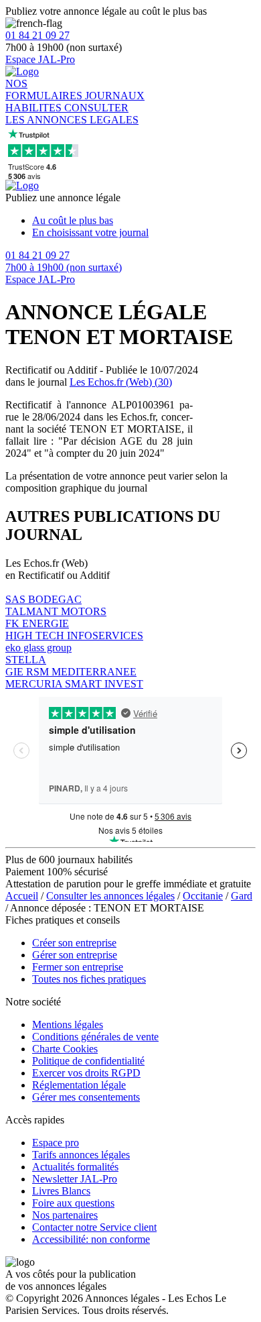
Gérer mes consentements (86, 1097)
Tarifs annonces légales (81, 1154)
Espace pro (55, 1142)
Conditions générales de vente (95, 1036)
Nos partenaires (65, 1215)
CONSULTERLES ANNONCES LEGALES (72, 113)
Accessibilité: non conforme (91, 1239)
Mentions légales (67, 1024)
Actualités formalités (75, 1166)
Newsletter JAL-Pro (74, 1179)
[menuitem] (144, 221)
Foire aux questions (73, 1203)
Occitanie (203, 895)
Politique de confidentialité (88, 1060)
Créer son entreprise (74, 942)
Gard (241, 895)
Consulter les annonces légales (110, 895)
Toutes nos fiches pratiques (89, 979)
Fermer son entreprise (77, 967)
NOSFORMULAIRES (45, 89)
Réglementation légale (79, 1085)
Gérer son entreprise (74, 954)
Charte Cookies (65, 1048)
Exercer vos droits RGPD (86, 1073)
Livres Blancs (61, 1191)
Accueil (21, 895)
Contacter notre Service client (94, 1227)
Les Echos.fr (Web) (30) (121, 382)
